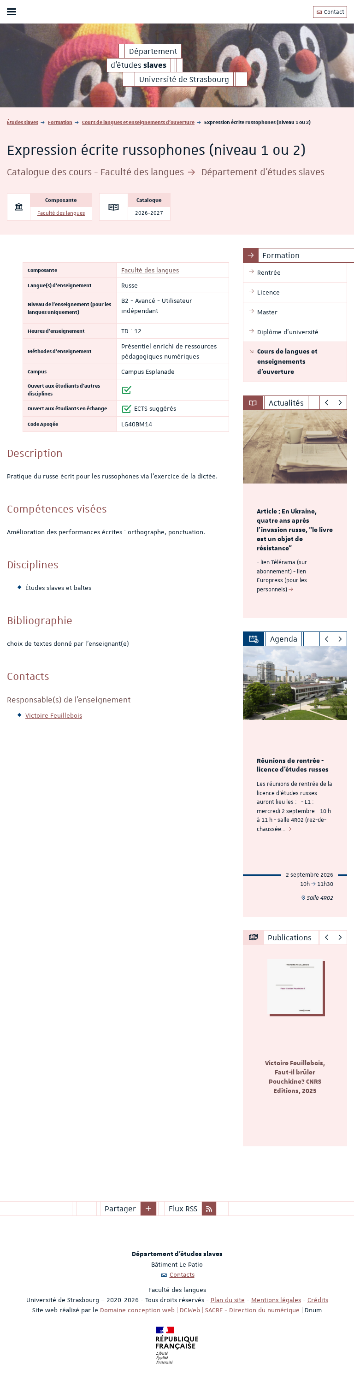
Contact (333, 12)
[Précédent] (326, 402)
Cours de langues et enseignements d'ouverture (138, 122)
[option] (295, 514)
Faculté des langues (61, 213)
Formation (60, 122)
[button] (148, 1208)
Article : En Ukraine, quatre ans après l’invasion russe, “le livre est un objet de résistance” (295, 529)
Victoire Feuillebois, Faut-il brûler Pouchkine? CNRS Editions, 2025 (295, 1077)
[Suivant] (340, 402)
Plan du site (228, 1300)
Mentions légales (276, 1300)
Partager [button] (120, 1208)
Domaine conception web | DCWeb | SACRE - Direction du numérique (200, 1310)
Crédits (317, 1300)
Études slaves (22, 122)
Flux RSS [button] (183, 1208)
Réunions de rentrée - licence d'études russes (293, 765)
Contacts (182, 1274)
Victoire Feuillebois (53, 715)
